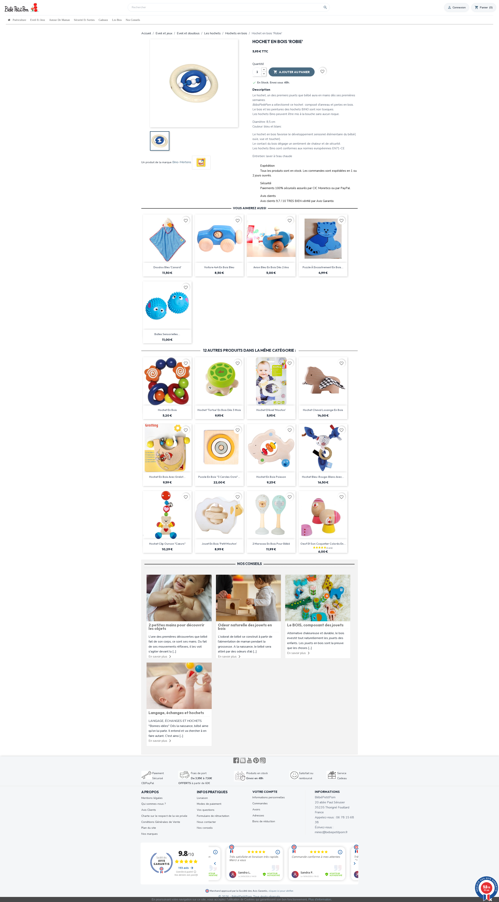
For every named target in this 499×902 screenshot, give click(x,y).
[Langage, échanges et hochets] (179, 685)
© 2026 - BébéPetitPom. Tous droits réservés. (250, 896)
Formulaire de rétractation (213, 816)
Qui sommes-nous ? (153, 804)
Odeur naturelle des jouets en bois (245, 626)
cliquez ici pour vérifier (281, 890)
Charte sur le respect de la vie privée (164, 816)
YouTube (249, 760)
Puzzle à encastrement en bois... (323, 267)
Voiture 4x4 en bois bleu (219, 267)
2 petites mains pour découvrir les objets (176, 626)
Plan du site (148, 828)
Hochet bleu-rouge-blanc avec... (323, 477)
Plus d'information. (320, 899)
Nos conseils (205, 828)
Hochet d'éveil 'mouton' (271, 410)
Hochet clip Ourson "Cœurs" (167, 543)
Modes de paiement (209, 804)
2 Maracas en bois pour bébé (271, 543)
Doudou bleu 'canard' (167, 267)
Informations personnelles (268, 797)
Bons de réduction (263, 821)
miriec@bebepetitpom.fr (331, 832)
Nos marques (149, 834)
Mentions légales (152, 798)
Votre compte (264, 792)
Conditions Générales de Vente (160, 822)
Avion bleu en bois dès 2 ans (271, 267)
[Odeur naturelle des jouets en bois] (248, 598)
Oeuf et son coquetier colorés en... (323, 543)
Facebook (236, 760)
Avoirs (256, 809)
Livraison (202, 798)
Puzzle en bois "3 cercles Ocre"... (219, 477)
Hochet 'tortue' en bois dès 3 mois (219, 410)
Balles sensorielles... (167, 334)
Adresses (258, 815)
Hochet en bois (167, 410)
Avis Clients (148, 810)
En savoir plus (158, 656)
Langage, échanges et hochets (176, 712)
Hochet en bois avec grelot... (167, 477)
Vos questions (205, 810)
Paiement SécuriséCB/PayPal (152, 778)
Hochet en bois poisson (271, 477)
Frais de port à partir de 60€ (195, 778)
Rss (243, 760)
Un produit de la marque (156, 162)
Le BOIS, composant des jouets (315, 624)
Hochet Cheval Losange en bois (323, 410)
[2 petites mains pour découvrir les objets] (179, 598)
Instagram (263, 760)
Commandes (260, 803)
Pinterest (256, 760)
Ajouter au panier (291, 72)
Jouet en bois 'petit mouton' (219, 543)
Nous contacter (206, 822)
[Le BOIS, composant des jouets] (317, 598)
